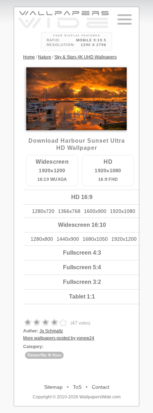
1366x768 (69, 211)
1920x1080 (122, 211)
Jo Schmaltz (51, 330)
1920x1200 (124, 239)
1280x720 (43, 211)
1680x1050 (95, 239)
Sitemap (53, 387)
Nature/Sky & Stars (44, 355)
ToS (77, 387)
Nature (44, 57)
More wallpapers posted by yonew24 (58, 338)
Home (29, 57)
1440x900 (68, 239)
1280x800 (42, 239)
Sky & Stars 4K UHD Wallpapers (85, 57)
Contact (100, 387)
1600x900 (95, 211)
